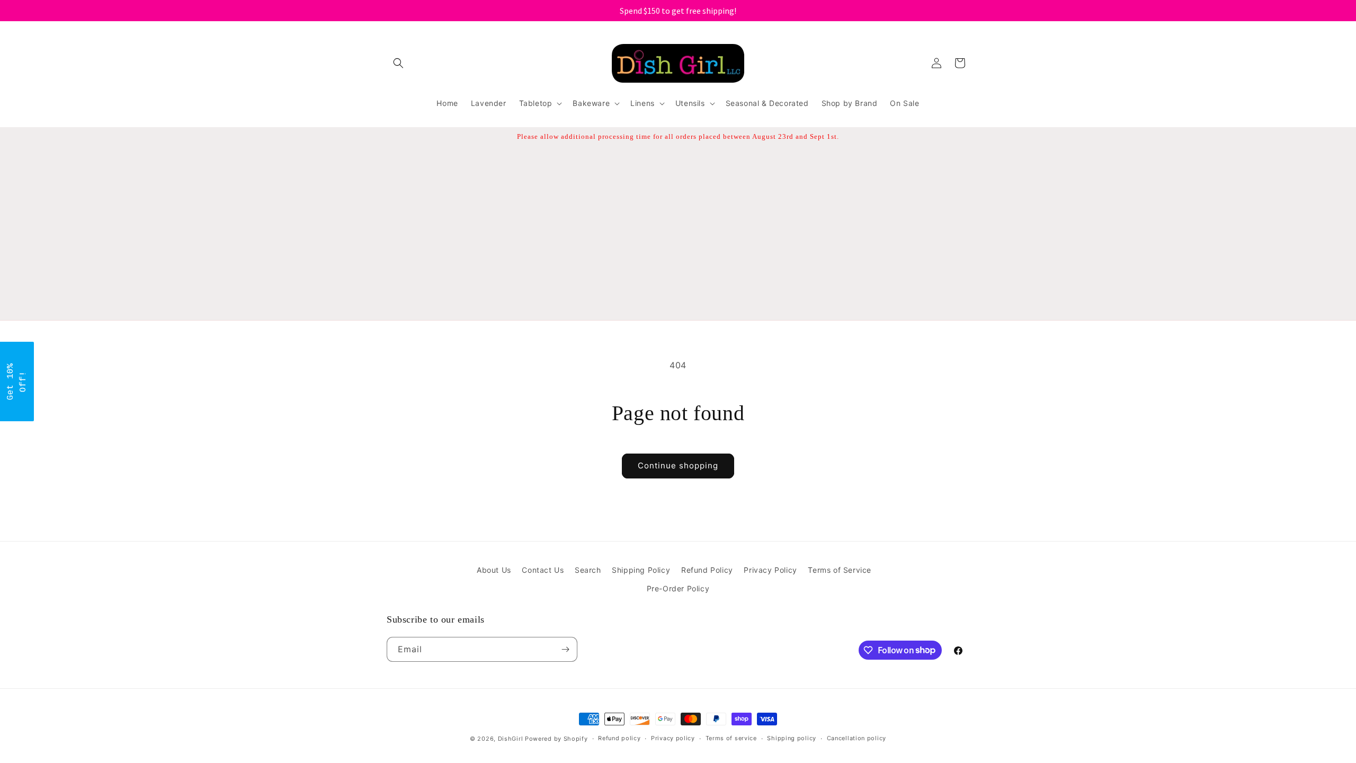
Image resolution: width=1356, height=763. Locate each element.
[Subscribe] (565, 649)
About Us (494, 569)
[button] (398, 63)
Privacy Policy (770, 569)
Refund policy (619, 738)
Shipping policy (791, 738)
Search (588, 569)
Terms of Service (839, 569)
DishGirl (510, 738)
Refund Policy (707, 569)
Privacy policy (673, 738)
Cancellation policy (856, 738)
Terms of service (731, 738)
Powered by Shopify (556, 738)
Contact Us (543, 569)
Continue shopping (678, 465)
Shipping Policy (641, 569)
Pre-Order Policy (678, 588)
